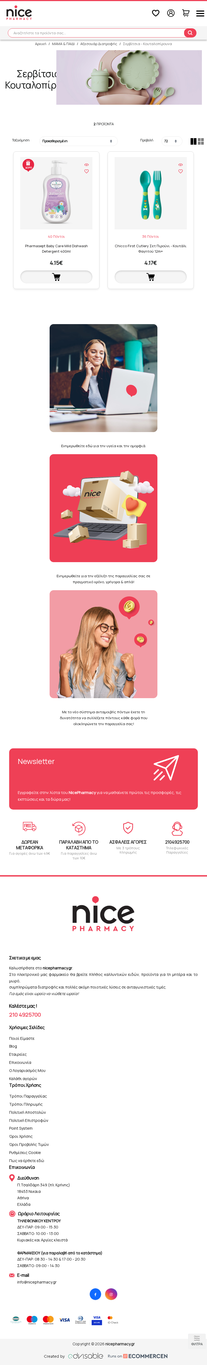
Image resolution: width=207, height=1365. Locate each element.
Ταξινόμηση (21, 140)
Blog (13, 1046)
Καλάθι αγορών (23, 1078)
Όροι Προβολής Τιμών (29, 1144)
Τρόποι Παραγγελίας (28, 1096)
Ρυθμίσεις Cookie (25, 1152)
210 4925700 (25, 1014)
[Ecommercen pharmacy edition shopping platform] (133, 1356)
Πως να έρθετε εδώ (26, 1160)
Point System (21, 1128)
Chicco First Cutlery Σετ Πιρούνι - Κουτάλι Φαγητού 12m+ (151, 248)
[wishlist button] (86, 171)
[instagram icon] (111, 1294)
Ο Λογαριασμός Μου (27, 1070)
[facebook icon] (95, 1294)
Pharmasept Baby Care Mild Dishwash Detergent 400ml (56, 248)
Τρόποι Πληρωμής (26, 1104)
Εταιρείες (18, 1054)
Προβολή (146, 140)
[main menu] (200, 13)
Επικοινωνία (20, 1062)
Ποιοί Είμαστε (21, 1038)
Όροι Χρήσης (21, 1136)
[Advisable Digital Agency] (73, 1356)
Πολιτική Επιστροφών (28, 1120)
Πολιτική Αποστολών (27, 1112)
